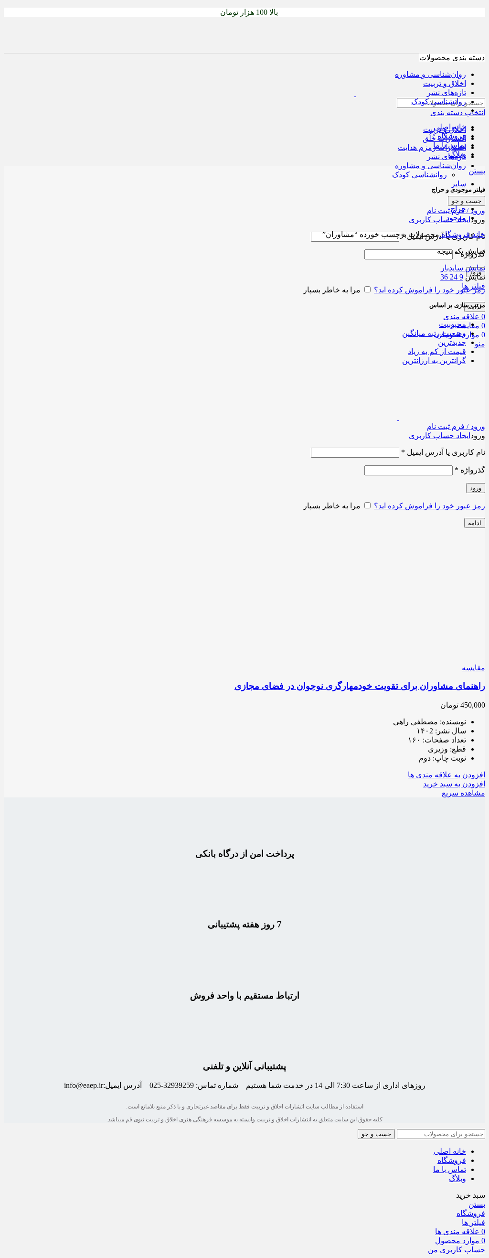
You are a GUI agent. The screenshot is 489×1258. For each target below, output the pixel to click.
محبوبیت (452, 324)
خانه (477, 234)
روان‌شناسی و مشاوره (430, 165)
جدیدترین (452, 342)
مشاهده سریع (463, 793)
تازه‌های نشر (446, 156)
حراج (458, 208)
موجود (456, 218)
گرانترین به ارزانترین (434, 360)
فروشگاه (454, 234)
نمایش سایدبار (463, 268)
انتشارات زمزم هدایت (432, 147)
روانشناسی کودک (419, 175)
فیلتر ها (473, 286)
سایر (458, 184)
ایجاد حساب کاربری (439, 219)
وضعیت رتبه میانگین (434, 333)
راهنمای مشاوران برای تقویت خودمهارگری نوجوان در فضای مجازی (359, 686)
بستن (476, 171)
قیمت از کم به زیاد (437, 351)
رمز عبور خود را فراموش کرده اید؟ (429, 290)
